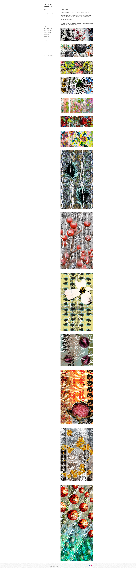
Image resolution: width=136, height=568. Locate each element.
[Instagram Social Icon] (91, 565)
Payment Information (47, 53)
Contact (45, 51)
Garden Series (46, 40)
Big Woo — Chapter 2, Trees (48, 28)
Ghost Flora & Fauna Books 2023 (48, 13)
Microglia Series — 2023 (47, 26)
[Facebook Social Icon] (89, 565)
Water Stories (46, 38)
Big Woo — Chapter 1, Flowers (48, 30)
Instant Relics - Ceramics (47, 44)
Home (45, 9)
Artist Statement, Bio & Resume (48, 55)
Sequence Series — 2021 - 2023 (48, 24)
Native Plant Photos (47, 36)
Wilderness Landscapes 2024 (48, 17)
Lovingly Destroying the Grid (48, 32)
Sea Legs (45, 11)
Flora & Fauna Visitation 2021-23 (48, 15)
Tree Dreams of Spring (47, 42)
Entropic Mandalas (46, 34)
